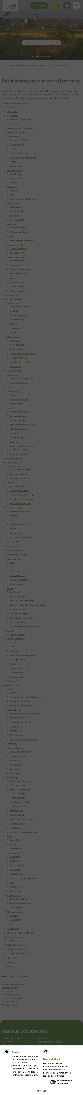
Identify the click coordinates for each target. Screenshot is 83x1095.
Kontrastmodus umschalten (64, 1082)
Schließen (41, 1090)
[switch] (52, 1082)
